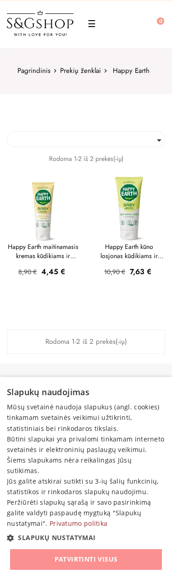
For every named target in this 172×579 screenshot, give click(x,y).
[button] (86, 537)
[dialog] (86, 478)
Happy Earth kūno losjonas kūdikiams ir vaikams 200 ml (129, 251)
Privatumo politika (78, 523)
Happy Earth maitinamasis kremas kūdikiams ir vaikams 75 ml (43, 251)
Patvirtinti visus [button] (86, 559)
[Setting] (135, 24)
